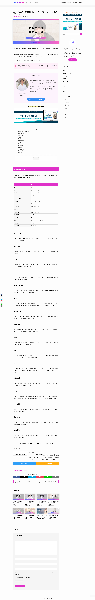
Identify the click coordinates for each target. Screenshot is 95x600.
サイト (16, 567)
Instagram (66, 76)
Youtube (66, 86)
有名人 (25, 470)
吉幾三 (20, 142)
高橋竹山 (21, 145)
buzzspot (66, 70)
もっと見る (36, 158)
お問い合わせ (72, 59)
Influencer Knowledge (17, 16)
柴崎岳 (20, 147)
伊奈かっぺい (22, 140)
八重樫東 (21, 150)
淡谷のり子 (21, 144)
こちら (52, 65)
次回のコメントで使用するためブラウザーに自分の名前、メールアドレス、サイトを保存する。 (35, 572)
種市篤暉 (21, 152)
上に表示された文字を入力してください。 (23, 577)
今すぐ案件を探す (48, 463)
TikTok (65, 84)
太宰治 (20, 154)
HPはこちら (24, 463)
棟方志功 (66, 117)
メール (17, 562)
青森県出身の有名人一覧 (23, 131)
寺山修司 (21, 156)
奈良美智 (66, 119)
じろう (20, 138)
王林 (20, 137)
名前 (16, 557)
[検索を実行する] (81, 34)
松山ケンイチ (22, 133)
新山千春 (21, 135)
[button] (16, 477)
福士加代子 (21, 149)
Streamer (66, 81)
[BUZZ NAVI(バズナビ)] (18, 2)
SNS (65, 78)
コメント (17, 539)
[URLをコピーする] (55, 477)
